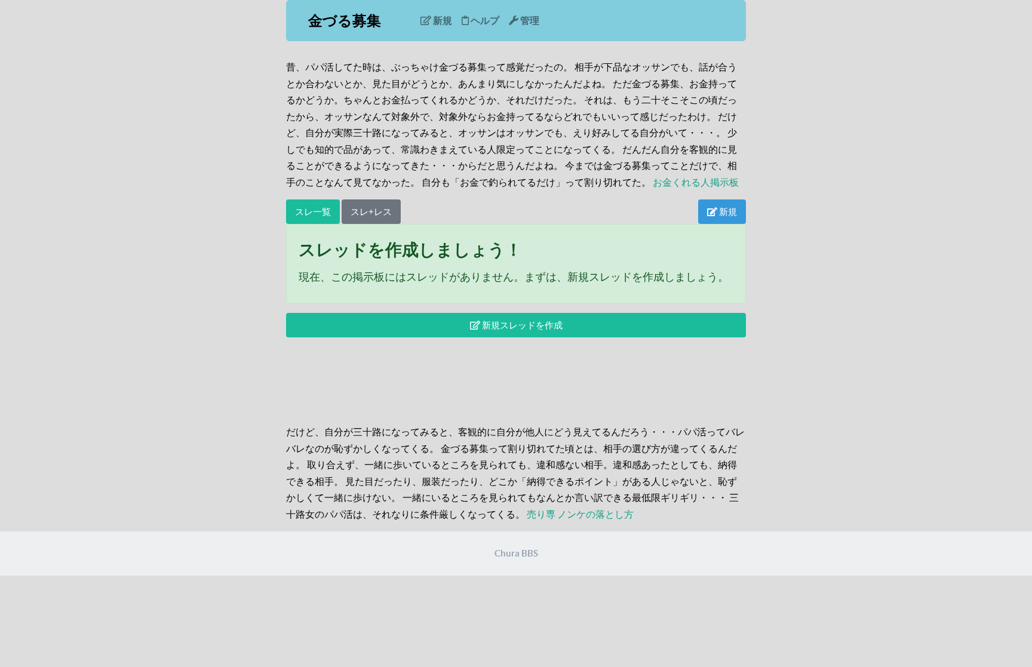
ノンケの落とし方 (595, 514)
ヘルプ (484, 20)
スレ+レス (371, 212)
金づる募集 (344, 21)
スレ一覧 (313, 212)
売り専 (541, 514)
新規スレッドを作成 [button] (521, 325)
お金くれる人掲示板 (696, 182)
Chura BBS (516, 553)
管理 (528, 20)
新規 (441, 20)
